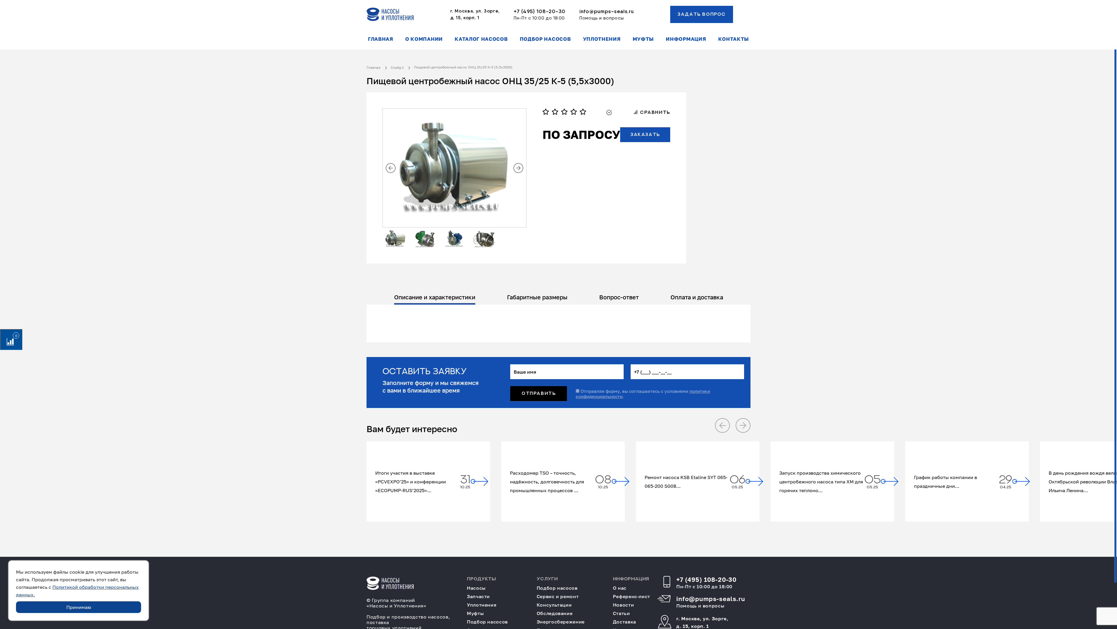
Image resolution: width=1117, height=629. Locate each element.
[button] (391, 168)
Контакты (733, 39)
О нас (620, 588)
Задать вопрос (701, 14)
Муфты (643, 39)
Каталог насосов (481, 39)
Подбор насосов (545, 39)
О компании (424, 39)
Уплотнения (602, 39)
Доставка (624, 622)
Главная (380, 39)
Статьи (621, 613)
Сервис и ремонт (558, 596)
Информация (686, 39)
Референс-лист (631, 596)
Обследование (555, 613)
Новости (623, 605)
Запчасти (478, 596)
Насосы (476, 588)
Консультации (554, 605)
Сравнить (654, 112)
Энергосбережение (561, 622)
